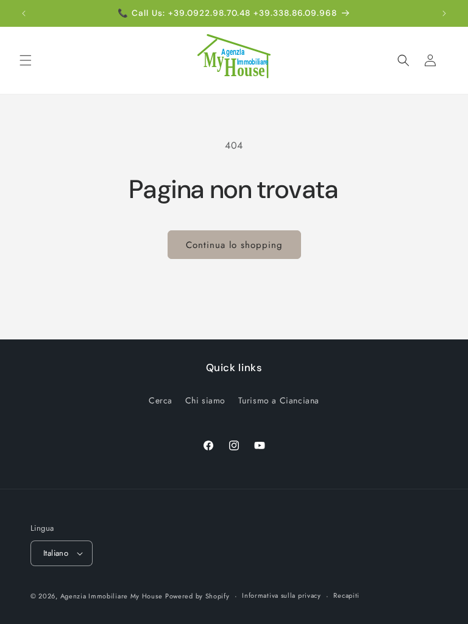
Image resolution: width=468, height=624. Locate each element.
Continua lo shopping (234, 245)
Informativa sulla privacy (281, 595)
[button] (25, 60)
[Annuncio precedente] (23, 13)
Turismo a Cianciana (278, 400)
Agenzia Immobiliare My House (111, 596)
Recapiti (346, 595)
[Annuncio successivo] (444, 13)
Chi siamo (205, 400)
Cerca (160, 400)
